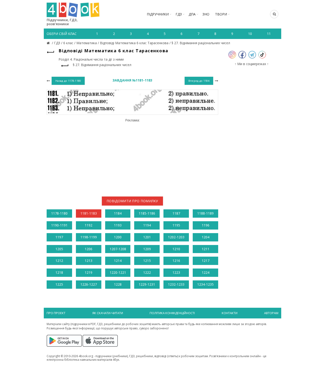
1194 (147, 225)
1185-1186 (147, 213)
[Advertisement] (132, 155)
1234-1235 (205, 284)
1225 (59, 284)
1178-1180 (59, 213)
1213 (88, 260)
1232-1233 (176, 284)
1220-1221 (118, 272)
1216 (176, 260)
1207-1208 (118, 249)
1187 (176, 213)
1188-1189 (205, 213)
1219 (88, 272)
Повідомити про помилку (132, 201)
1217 (205, 260)
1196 (205, 225)
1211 (205, 249)
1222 (147, 272)
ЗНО (205, 14)
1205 (59, 249)
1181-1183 (88, 213)
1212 (59, 260)
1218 (59, 272)
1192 (88, 225)
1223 (176, 272)
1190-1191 (59, 225)
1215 (147, 260)
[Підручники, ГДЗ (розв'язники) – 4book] (49, 43)
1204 (205, 237)
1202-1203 (176, 237)
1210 (176, 249)
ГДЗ (179, 14)
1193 (118, 225)
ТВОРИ (221, 14)
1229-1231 (147, 284)
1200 (118, 237)
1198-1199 (88, 237)
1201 (147, 237)
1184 (118, 213)
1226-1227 (88, 284)
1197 (59, 237)
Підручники (158, 14)
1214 (118, 260)
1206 (88, 249)
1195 (176, 225)
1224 (205, 272)
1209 (147, 249)
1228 (118, 284)
